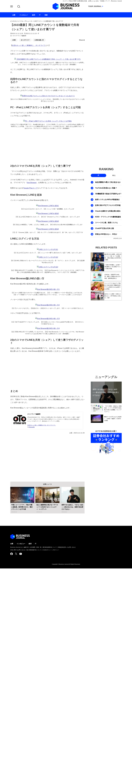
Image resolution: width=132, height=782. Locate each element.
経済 (30, 543)
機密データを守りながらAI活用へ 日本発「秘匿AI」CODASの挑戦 (112, 418)
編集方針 (26, 547)
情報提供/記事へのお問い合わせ (67, 547)
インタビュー (21, 543)
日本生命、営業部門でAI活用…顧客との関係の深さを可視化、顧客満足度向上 (112, 276)
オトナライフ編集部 (33, 414)
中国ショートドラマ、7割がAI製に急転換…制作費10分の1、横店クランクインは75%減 (22, 507)
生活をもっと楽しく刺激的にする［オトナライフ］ (41, 425)
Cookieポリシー (47, 550)
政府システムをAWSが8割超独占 (107, 199)
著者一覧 (38, 547)
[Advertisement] (47, 146)
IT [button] (98, 175)
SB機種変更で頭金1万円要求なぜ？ (108, 194)
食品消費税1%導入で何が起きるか (108, 182)
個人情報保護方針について (34, 550)
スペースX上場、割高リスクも (106, 222)
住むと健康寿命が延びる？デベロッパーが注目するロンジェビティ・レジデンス (47, 507)
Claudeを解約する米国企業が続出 (108, 211)
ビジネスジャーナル (16, 21)
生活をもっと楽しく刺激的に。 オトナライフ (28, 45)
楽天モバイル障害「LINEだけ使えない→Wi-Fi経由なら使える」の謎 (112, 295)
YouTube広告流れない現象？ (106, 188)
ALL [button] (114, 175)
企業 (11, 543)
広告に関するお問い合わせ (17, 550)
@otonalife (32, 427)
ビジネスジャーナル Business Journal (66, 6)
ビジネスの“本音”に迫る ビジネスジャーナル (20, 536)
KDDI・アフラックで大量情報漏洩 (108, 217)
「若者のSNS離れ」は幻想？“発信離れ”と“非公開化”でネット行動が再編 (112, 266)
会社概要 (32, 547)
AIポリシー (56, 550)
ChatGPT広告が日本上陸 (104, 228)
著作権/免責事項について (50, 547)
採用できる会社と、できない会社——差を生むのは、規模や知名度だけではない (72, 507)
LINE (14, 40)
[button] (11, 7)
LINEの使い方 (39, 40)
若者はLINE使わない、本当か (106, 234)
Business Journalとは (16, 547)
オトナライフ (25, 40)
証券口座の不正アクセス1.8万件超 (108, 205)
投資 (46, 15)
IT (38, 33)
